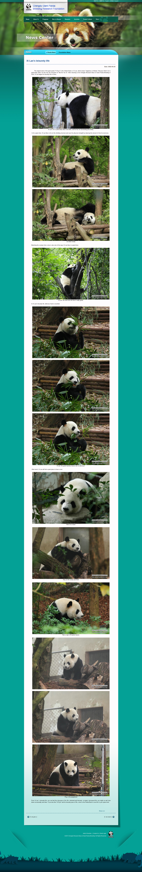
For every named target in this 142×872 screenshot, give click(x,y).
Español (116, 1)
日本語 (112, 1)
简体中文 (96, 1)
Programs (45, 19)
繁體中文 (102, 1)
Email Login (103, 833)
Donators (67, 19)
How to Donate (56, 19)
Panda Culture (87, 19)
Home (27, 19)
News (97, 19)
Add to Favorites (87, 833)
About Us (36, 19)
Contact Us (96, 833)
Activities (76, 19)
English (107, 1)
